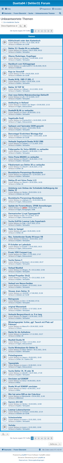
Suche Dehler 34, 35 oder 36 (21, 371)
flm (23, 74)
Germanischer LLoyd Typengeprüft (24, 213)
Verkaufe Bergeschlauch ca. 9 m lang (25, 314)
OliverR (25, 151)
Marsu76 (25, 326)
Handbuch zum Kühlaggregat (21, 64)
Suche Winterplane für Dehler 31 (23, 348)
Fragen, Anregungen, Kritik (25, 209)
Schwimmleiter (15, 417)
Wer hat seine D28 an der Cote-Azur (24, 394)
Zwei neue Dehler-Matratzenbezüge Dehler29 (28, 95)
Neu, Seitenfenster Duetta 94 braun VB (25, 237)
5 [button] (45, 31)
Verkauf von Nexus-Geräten (20, 283)
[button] (51, 31)
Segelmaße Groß (16, 118)
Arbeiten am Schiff (22, 44)
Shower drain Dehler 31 (19, 291)
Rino (23, 81)
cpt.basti (25, 58)
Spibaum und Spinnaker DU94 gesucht (26, 126)
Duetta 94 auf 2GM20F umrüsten (22, 386)
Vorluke (11, 425)
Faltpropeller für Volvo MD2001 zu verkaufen (28, 149)
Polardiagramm (15, 355)
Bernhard (25, 262)
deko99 (25, 373)
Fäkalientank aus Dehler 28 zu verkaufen (26, 165)
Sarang (24, 50)
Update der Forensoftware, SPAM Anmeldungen (30, 206)
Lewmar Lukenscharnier (19, 410)
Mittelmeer (20, 398)
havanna (25, 334)
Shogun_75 (26, 270)
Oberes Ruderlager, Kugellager (22, 56)
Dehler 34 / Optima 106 (24, 359)
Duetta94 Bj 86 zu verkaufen (20, 110)
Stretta (24, 192)
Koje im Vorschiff (16, 72)
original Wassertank (17, 307)
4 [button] (41, 31)
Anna (24, 381)
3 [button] (38, 31)
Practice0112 (27, 120)
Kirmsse (25, 239)
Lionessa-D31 (27, 136)
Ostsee (19, 328)
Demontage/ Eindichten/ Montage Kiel (25, 134)
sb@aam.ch (26, 174)
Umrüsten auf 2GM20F (18, 379)
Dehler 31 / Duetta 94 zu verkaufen (23, 48)
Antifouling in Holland (18, 103)
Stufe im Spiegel (15, 229)
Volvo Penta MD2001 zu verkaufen (23, 157)
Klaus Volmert (27, 350)
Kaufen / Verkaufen (23, 52)
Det (23, 42)
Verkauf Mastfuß (15, 268)
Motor (18, 382)
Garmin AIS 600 (15, 402)
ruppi (24, 231)
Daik (23, 223)
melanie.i (25, 143)
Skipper (25, 316)
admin (24, 208)
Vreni (24, 112)
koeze (24, 365)
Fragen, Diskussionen (24, 106)
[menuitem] (8, 9)
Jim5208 (25, 293)
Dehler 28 (19, 168)
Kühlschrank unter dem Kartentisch (24, 41)
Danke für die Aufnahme (19, 332)
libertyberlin (26, 396)
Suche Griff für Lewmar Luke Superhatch (26, 221)
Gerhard (25, 412)
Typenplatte (13, 363)
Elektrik (19, 68)
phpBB (23, 455)
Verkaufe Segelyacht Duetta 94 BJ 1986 (25, 141)
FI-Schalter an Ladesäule (19, 245)
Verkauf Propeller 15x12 (19, 276)
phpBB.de (41, 457)
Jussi (24, 128)
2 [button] (35, 31)
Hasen (24, 357)
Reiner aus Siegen (28, 105)
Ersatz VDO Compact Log (20, 252)
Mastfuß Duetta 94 (16, 340)
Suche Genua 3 (15, 260)
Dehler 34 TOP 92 (16, 87)
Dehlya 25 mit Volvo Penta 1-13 (22, 180)
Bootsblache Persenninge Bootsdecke (25, 172)
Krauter (25, 246)
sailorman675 (27, 66)
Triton (24, 254)
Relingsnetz (13, 299)
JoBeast (25, 89)
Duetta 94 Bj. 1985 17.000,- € (21, 79)
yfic (23, 97)
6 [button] (48, 31)
